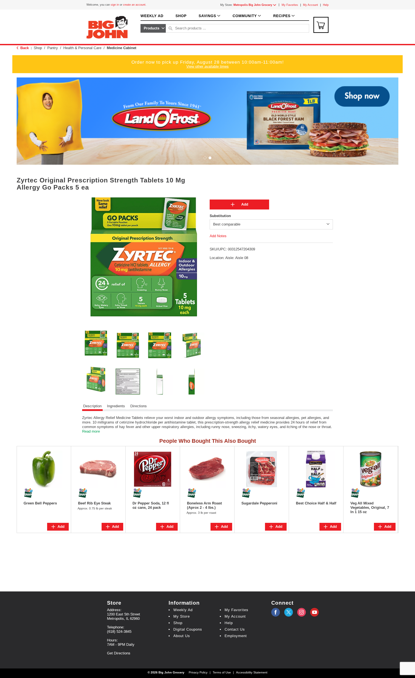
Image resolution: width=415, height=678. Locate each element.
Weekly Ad (183, 610)
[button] (255, 4)
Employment (236, 636)
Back (24, 48)
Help (326, 4)
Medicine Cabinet (121, 48)
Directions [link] (138, 406)
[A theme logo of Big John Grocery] (107, 27)
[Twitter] (288, 612)
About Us (181, 636)
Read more (91, 431)
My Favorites (290, 4)
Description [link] (92, 406)
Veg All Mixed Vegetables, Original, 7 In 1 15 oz (369, 507)
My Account (310, 4)
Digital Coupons (187, 629)
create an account (134, 4)
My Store (181, 616)
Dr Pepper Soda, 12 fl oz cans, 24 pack (150, 505)
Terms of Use (222, 672)
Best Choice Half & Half (316, 503)
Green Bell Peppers (40, 503)
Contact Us (235, 629)
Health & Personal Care (82, 48)
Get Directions (118, 653)
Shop (38, 48)
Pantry (52, 48)
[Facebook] (275, 612)
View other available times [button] (207, 66)
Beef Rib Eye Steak (94, 503)
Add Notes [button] (218, 236)
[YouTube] (301, 612)
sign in (115, 4)
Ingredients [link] (116, 406)
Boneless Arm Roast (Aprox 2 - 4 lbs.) (204, 505)
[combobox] (153, 28)
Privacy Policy (198, 672)
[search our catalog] (170, 28)
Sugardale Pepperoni (259, 503)
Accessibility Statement (251, 672)
